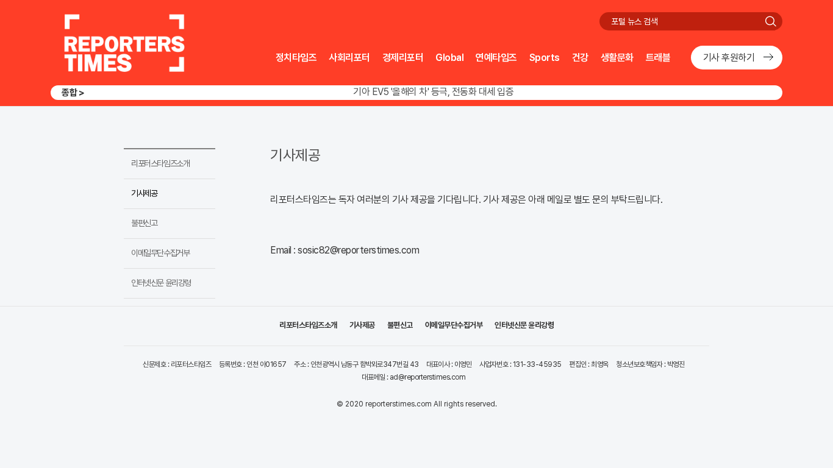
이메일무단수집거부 (160, 253)
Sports (544, 57)
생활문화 (617, 57)
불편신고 (144, 223)
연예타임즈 (496, 57)
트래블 (658, 57)
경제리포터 (403, 57)
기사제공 (144, 193)
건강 (580, 57)
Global (449, 57)
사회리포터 (349, 57)
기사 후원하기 (729, 57)
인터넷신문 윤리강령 (161, 283)
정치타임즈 (296, 57)
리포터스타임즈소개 (160, 163)
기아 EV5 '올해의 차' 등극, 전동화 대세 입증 (433, 88)
